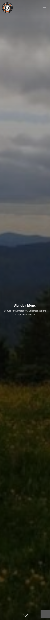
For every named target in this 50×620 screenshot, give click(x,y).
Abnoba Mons (25, 305)
